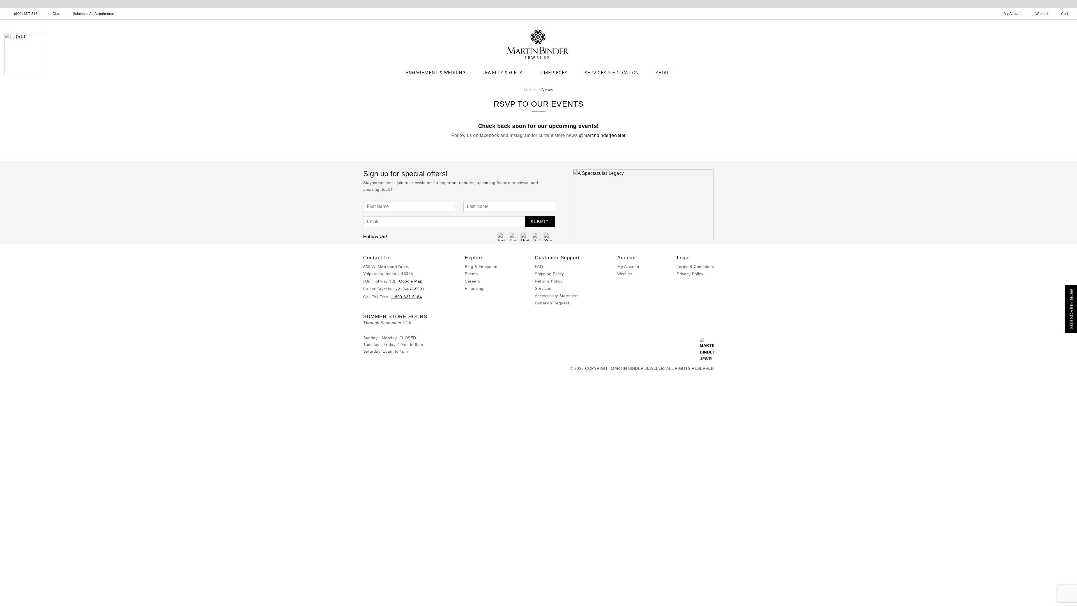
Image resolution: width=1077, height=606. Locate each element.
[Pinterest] (525, 236)
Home (530, 89)
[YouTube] (548, 236)
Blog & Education (481, 266)
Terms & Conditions (695, 266)
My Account (628, 266)
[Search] (988, 13)
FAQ (539, 266)
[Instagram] (502, 236)
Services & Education (611, 73)
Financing (474, 288)
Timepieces (553, 73)
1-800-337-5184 (406, 297)
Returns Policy (548, 281)
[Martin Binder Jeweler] (538, 44)
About (664, 73)
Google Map (410, 281)
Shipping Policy (549, 274)
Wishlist (624, 274)
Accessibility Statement (557, 295)
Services (543, 288)
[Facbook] (513, 236)
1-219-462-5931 (409, 289)
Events (471, 274)
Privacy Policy (690, 274)
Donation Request (552, 303)
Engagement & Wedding (436, 73)
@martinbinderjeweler (602, 135)
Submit (540, 221)
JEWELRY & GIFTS (502, 73)
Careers (472, 281)
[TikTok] (536, 236)
